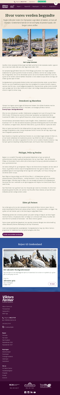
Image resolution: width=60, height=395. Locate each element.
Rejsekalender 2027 (7, 345)
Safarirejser (5, 359)
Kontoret (4, 378)
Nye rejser (5, 338)
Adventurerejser (6, 352)
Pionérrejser (5, 354)
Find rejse (4, 335)
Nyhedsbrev (32, 1)
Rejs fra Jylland (6, 340)
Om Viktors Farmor (7, 368)
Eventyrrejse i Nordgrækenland (12, 109)
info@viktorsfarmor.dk (10, 320)
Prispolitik (4, 373)
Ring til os (21, 1)
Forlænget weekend (7, 356)
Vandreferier (5, 361)
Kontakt (4, 375)
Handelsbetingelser (7, 370)
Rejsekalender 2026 (7, 342)
